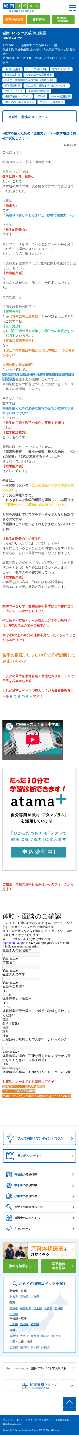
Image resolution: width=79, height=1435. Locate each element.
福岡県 (24, 1347)
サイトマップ (34, 1420)
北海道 (14, 1296)
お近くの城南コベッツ (28, 1207)
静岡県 (24, 1324)
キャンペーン (22, 1228)
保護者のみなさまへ (27, 1217)
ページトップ (69, 1407)
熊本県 (35, 1347)
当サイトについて (12, 1423)
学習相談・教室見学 (63, 20)
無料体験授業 (14, 19)
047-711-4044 (25, 1091)
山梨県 (14, 1324)
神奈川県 (25, 1308)
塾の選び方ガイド (30, 1155)
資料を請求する (20, 1266)
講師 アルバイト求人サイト (36, 1368)
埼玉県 (37, 1308)
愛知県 (35, 1324)
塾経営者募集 (62, 1420)
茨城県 (58, 1308)
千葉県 (48, 1308)
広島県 (14, 1347)
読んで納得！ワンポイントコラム (40, 1138)
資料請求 (39, 19)
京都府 (35, 1335)
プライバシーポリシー (14, 1420)
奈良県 (56, 1335)
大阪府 (24, 1335)
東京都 (14, 1308)
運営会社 (48, 1420)
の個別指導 (25, 1174)
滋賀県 (45, 1335)
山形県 (35, 1296)
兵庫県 (14, 1335)
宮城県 (24, 1296)
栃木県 (14, 1314)
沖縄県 (45, 1347)
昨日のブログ (12, 171)
